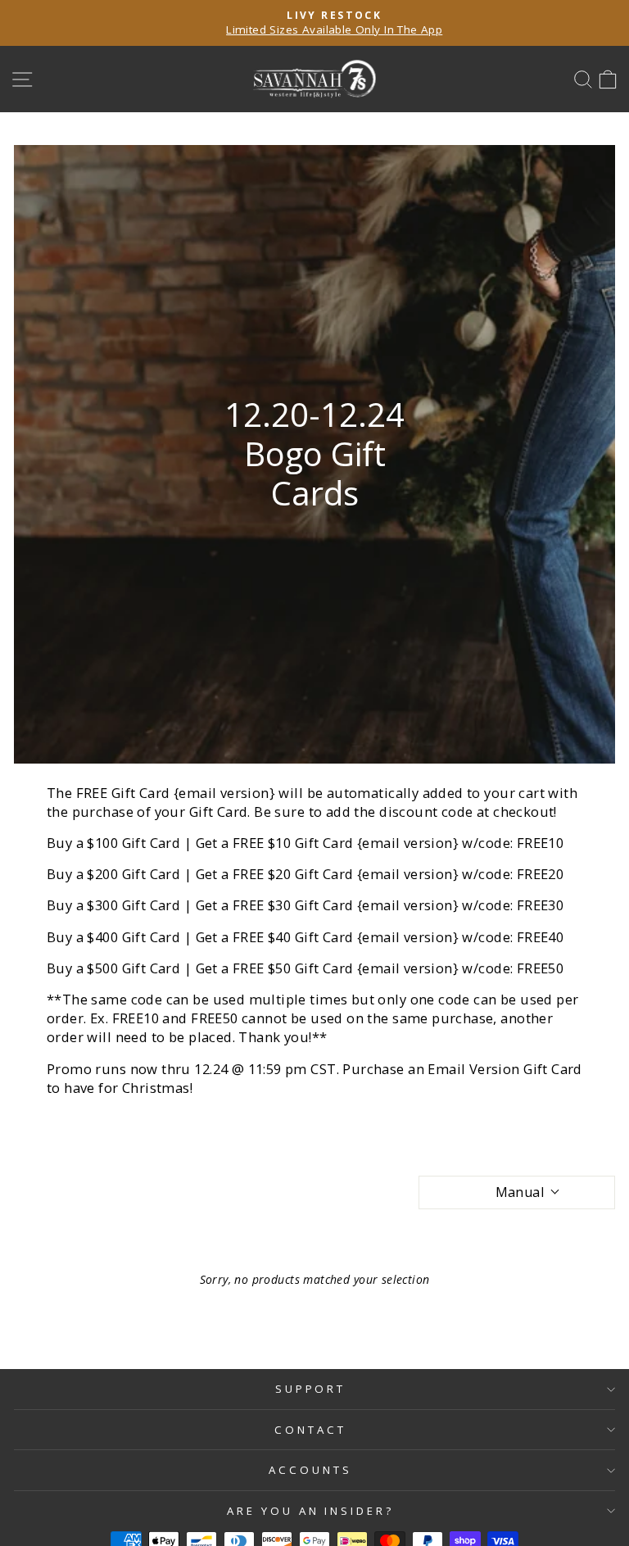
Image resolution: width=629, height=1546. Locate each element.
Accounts (310, 1469)
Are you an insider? (311, 1510)
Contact (310, 1429)
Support (310, 1388)
